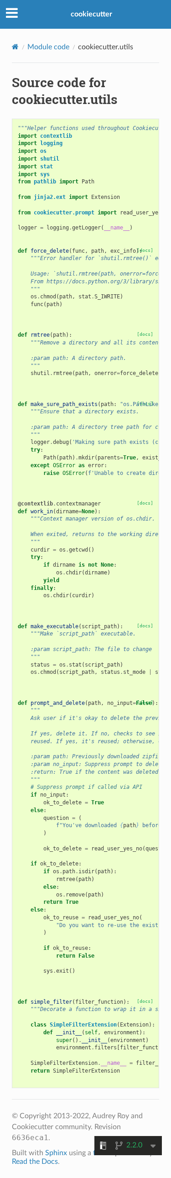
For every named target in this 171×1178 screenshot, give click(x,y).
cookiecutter (91, 14)
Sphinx (56, 1153)
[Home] (15, 47)
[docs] (145, 334)
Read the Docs (35, 1161)
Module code (48, 47)
